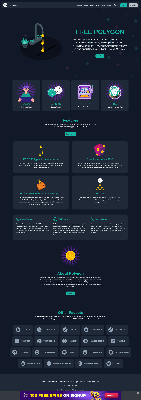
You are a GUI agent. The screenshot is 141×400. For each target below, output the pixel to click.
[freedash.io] (20, 352)
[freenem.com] (23, 330)
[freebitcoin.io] (92, 330)
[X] (65, 386)
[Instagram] (73, 386)
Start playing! (70, 134)
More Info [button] (70, 293)
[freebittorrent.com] (88, 363)
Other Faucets (106, 5)
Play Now (100, 56)
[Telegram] (76, 386)
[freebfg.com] (113, 363)
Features (79, 5)
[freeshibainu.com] (30, 363)
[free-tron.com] (118, 341)
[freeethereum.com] (94, 341)
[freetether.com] (22, 341)
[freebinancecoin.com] (69, 341)
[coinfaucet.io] (70, 330)
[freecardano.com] (46, 330)
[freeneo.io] (69, 352)
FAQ (97, 5)
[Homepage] (10, 5)
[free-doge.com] (118, 352)
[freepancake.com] (59, 363)
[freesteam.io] (117, 330)
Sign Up (133, 5)
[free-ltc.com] (92, 352)
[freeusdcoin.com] (46, 341)
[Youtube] (69, 386)
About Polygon (89, 5)
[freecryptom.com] (45, 352)
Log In (123, 5)
